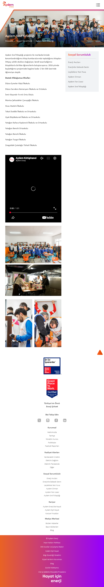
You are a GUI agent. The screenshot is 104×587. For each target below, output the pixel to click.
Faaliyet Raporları (52, 446)
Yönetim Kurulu (52, 439)
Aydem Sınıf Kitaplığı (77, 87)
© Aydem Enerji (52, 539)
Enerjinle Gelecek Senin (78, 67)
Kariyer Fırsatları (52, 514)
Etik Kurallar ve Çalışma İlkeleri (52, 547)
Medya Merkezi (52, 519)
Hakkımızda (52, 432)
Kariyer (52, 502)
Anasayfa (9, 41)
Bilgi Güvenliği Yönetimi (52, 555)
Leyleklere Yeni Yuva (77, 72)
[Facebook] (56, 420)
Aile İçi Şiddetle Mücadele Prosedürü (52, 572)
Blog (52, 530)
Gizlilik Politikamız (52, 568)
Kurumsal (52, 428)
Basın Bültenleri (52, 527)
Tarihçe (52, 436)
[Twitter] (39, 420)
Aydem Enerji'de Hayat (52, 507)
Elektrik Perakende (52, 464)
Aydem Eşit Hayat (52, 510)
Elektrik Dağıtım (52, 461)
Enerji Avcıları (74, 62)
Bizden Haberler (52, 523)
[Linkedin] (65, 420)
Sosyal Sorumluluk (24, 41)
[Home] (8, 6)
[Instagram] (48, 420)
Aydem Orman (74, 77)
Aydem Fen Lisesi (75, 82)
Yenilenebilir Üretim (52, 457)
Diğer (52, 467)
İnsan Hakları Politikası (52, 543)
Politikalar (52, 443)
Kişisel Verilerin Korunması (52, 560)
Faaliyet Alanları (52, 452)
